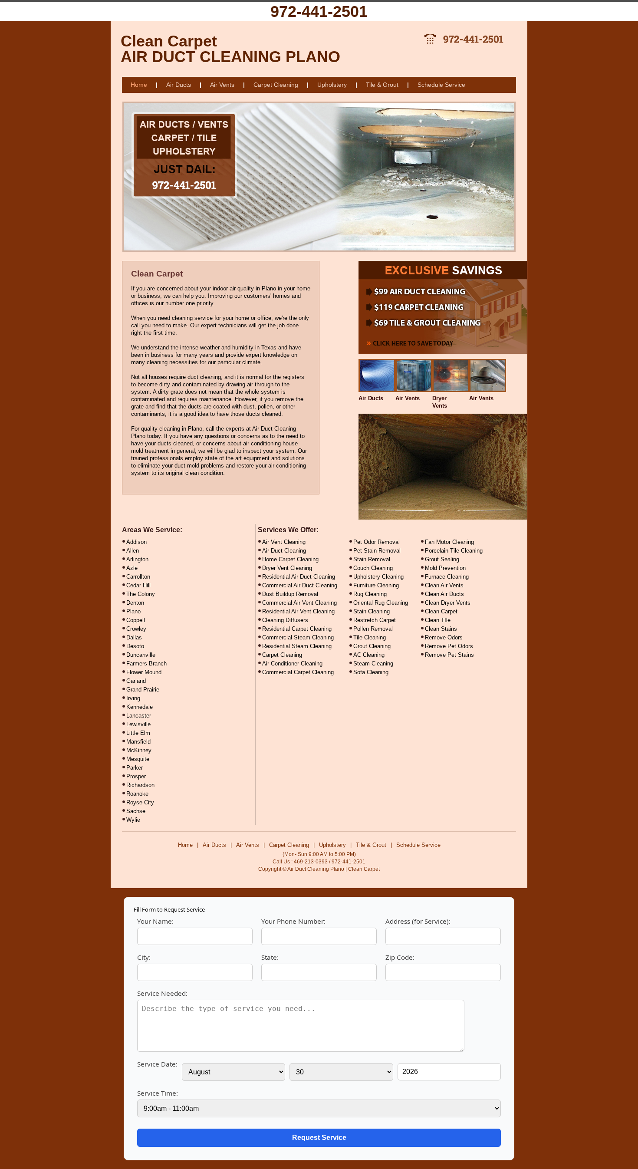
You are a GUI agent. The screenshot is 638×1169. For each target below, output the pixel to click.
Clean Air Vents (444, 585)
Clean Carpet (441, 611)
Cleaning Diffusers (285, 620)
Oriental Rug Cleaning (380, 602)
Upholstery (332, 84)
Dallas (134, 637)
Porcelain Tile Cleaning (454, 550)
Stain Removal (371, 559)
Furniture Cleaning (376, 585)
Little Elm (138, 733)
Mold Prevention (445, 568)
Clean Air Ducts (444, 594)
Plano (133, 611)
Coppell (135, 620)
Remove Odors (444, 637)
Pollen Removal (373, 629)
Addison (136, 542)
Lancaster (138, 715)
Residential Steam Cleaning (297, 646)
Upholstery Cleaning (378, 576)
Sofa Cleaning (370, 672)
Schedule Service (441, 84)
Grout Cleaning (372, 646)
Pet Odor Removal (376, 542)
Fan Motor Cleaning (449, 542)
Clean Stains (441, 629)
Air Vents (222, 84)
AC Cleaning (369, 655)
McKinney (138, 750)
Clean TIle (438, 620)
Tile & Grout (382, 84)
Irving (133, 698)
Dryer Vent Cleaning (287, 568)
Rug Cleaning (370, 594)
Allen (132, 550)
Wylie (133, 820)
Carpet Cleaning (275, 84)
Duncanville (140, 655)
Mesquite (137, 759)
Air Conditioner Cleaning (292, 663)
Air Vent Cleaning (284, 542)
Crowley (136, 629)
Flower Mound (143, 672)
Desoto (135, 646)
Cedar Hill (138, 585)
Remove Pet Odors (449, 646)
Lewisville (138, 724)
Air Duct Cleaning (284, 550)
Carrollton (138, 576)
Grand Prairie (142, 689)
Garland (136, 681)
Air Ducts (178, 84)
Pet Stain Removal (377, 550)
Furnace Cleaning (447, 576)
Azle (132, 568)
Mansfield (138, 741)
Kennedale (139, 707)
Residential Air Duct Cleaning (298, 576)
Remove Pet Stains (449, 655)
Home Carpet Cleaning (290, 559)
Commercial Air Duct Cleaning (299, 585)
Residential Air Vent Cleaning (298, 611)
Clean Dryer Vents (447, 602)
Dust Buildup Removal (290, 594)
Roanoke (137, 793)
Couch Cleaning (373, 568)
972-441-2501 (319, 11)
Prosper (136, 776)
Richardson (140, 785)
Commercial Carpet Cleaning (298, 672)
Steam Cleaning (373, 663)
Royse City (140, 802)
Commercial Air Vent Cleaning (299, 602)
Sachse (135, 811)
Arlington (137, 559)
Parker (134, 767)
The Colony (140, 594)
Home (139, 84)
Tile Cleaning (369, 637)
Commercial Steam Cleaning (298, 637)
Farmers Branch (146, 663)
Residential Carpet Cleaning (297, 629)
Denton (135, 602)
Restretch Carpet (374, 620)
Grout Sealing (442, 559)
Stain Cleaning (371, 611)
